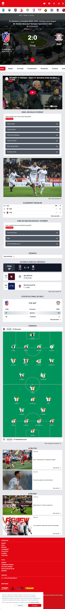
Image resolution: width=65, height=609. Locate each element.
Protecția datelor (7, 569)
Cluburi (4, 553)
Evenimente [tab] (32, 69)
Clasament (5, 549)
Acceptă (34, 605)
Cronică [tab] (55, 69)
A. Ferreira (5, 51)
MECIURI (26, 15)
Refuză (20, 605)
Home (20, 15)
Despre (3, 562)
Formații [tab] (20, 69)
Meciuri (3, 547)
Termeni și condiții (7, 564)
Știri (2, 545)
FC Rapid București (20, 439)
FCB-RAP (31, 15)
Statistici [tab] (44, 69)
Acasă (3, 543)
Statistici (4, 551)
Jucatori (4, 555)
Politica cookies (7, 566)
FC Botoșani (17, 329)
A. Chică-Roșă (6, 49)
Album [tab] (10, 69)
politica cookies (35, 602)
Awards (4, 571)
